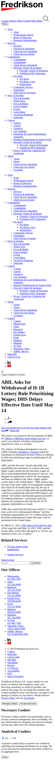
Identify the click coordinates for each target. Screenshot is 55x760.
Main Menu (36, 21)
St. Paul (17, 346)
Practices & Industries (23, 48)
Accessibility (13, 671)
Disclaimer (12, 662)
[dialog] (27, 692)
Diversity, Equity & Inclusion (27, 68)
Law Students (20, 131)
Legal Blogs (19, 112)
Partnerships (25, 84)
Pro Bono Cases (27, 81)
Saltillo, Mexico (21, 351)
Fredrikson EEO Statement (33, 73)
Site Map (11, 660)
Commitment (13, 57)
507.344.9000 (14, 617)
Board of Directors (22, 37)
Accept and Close (28, 703)
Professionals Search (23, 35)
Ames (16, 326)
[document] (27, 733)
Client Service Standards (25, 51)
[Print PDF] (8, 419)
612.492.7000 (14, 579)
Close (4, 757)
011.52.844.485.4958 (17, 634)
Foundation (18, 90)
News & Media (20, 103)
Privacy (11, 665)
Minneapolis (19, 324)
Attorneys (18, 128)
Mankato (17, 343)
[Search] (46, 21)
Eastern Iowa (19, 335)
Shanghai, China (21, 348)
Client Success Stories (24, 54)
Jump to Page (7, 560)
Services (11, 43)
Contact (11, 318)
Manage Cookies (9, 703)
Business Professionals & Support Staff (32, 139)
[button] (9, 422)
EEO (9, 673)
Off (14, 738)
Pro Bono (18, 76)
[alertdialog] (27, 733)
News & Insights (15, 95)
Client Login (13, 657)
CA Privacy (13, 668)
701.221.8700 (14, 590)
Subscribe (18, 117)
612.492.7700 (14, 623)
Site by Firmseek (15, 676)
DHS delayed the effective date (37, 525)
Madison (17, 340)
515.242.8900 (14, 584)
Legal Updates (20, 106)
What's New (19, 101)
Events (16, 109)
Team (10, 29)
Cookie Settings (8, 21)
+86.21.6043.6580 (16, 628)
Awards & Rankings (23, 114)
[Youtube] (9, 366)
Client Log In (13, 357)
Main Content (23, 21)
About (10, 156)
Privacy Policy (8, 698)
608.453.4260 (14, 612)
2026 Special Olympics (24, 92)
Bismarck (18, 329)
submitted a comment (28, 452)
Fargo (16, 337)
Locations (18, 170)
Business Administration (25, 40)
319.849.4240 (14, 601)
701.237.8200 (14, 606)
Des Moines (19, 332)
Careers (11, 120)
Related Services (14, 540)
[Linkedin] (9, 363)
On (6, 738)
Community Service (23, 87)
